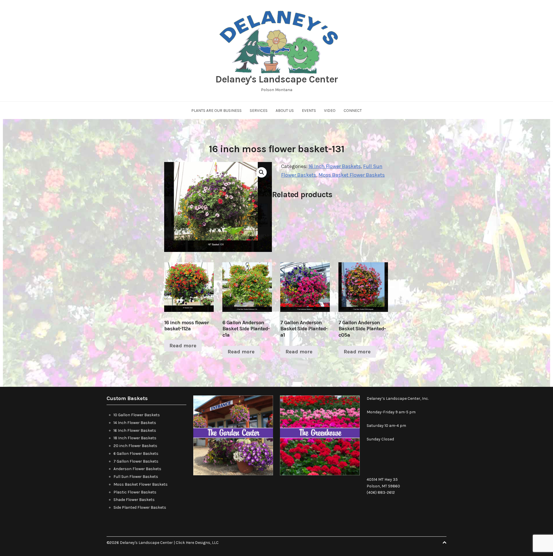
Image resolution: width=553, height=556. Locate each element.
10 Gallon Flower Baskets (136, 414)
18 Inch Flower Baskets (134, 438)
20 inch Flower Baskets (135, 445)
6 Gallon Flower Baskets (135, 453)
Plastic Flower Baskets (134, 492)
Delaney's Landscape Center (276, 79)
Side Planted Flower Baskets (139, 507)
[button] (261, 172)
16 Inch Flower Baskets (334, 166)
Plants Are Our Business (216, 110)
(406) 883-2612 (381, 492)
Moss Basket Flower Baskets (352, 175)
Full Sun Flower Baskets (135, 476)
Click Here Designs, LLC (197, 542)
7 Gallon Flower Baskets (135, 461)
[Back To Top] (444, 543)
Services (259, 110)
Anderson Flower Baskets (137, 468)
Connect (353, 110)
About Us (285, 110)
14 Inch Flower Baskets (134, 422)
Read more (182, 345)
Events (309, 110)
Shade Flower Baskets (134, 499)
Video (330, 110)
